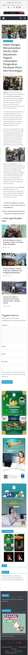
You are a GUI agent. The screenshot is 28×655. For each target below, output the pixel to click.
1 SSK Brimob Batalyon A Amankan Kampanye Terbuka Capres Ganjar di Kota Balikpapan (14, 205)
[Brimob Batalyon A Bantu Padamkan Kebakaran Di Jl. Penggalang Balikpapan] (14, 254)
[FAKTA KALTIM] (3, 18)
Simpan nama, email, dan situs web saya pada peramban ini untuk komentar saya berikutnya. (14, 374)
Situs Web (4, 361)
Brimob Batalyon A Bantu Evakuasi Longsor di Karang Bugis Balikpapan (13, 242)
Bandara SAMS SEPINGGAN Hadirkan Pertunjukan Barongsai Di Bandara (13, 212)
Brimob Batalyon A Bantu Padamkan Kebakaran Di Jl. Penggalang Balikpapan (13, 270)
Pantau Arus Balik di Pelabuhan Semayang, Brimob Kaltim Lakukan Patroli (11, 300)
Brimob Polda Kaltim (8, 41)
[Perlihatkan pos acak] (24, 18)
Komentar (5, 325)
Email (4, 354)
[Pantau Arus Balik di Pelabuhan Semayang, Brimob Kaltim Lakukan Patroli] (14, 282)
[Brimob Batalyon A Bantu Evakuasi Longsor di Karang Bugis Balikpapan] (14, 226)
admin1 (14, 74)
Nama (4, 346)
